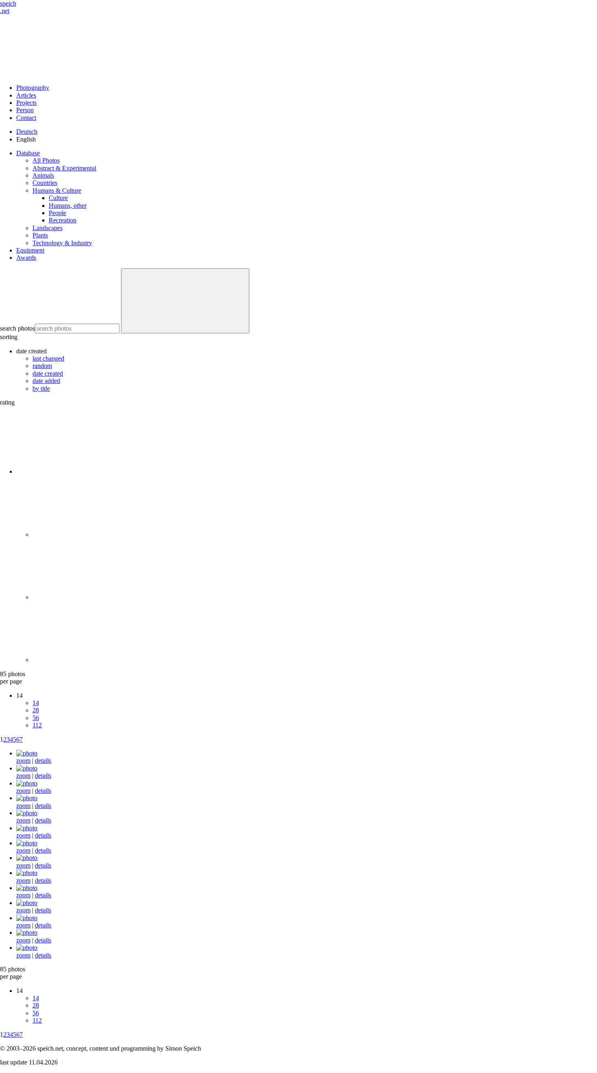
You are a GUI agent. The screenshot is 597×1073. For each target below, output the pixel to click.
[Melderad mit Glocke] (26, 753)
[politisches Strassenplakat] (26, 768)
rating (7, 402)
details (43, 760)
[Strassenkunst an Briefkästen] (26, 813)
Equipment (30, 250)
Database (28, 153)
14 (35, 702)
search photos (17, 328)
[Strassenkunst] (26, 783)
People (57, 212)
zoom (23, 760)
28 (35, 710)
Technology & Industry (62, 242)
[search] (185, 300)
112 (37, 725)
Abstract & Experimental (64, 168)
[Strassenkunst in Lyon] (26, 797)
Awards (26, 257)
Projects (26, 102)
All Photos (46, 160)
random (42, 365)
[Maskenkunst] (26, 902)
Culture (58, 197)
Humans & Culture (56, 190)
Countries (44, 182)
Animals (43, 175)
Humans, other (68, 205)
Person (25, 110)
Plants (40, 235)
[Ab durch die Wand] (26, 887)
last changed (48, 358)
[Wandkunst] (26, 828)
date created (47, 373)
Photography (32, 87)
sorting (8, 336)
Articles (26, 95)
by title (41, 388)
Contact (26, 117)
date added (46, 380)
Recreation (62, 220)
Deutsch (26, 131)
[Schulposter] (26, 872)
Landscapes (47, 227)
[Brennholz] (26, 917)
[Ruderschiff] (26, 857)
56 (35, 717)
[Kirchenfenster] (26, 843)
